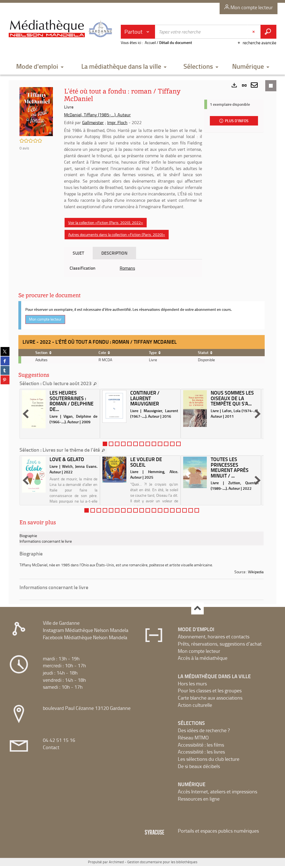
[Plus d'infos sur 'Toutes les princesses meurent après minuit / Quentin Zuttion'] (195, 472)
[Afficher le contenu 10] (160, 444)
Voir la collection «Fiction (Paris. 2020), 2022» (105, 222)
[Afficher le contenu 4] (123, 444)
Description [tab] (114, 253)
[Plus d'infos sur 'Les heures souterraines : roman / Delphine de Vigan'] (34, 409)
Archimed (116, 861)
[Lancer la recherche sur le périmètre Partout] (268, 32)
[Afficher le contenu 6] (135, 444)
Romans (127, 268)
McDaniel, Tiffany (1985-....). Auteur (97, 115)
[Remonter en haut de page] (197, 608)
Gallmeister (93, 122)
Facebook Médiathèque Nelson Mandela (85, 637)
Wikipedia (256, 571)
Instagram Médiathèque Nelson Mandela (85, 630)
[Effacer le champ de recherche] (254, 32)
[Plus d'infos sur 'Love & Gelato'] (34, 475)
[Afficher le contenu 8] (148, 444)
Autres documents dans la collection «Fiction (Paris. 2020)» (116, 234)
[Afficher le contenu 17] (184, 510)
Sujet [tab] (78, 253)
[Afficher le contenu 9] (154, 444)
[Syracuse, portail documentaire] (61, 29)
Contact (51, 747)
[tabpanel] (133, 268)
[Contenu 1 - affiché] (105, 444)
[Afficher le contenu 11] (166, 444)
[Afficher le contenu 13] (178, 444)
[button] (40, 67)
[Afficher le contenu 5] (129, 444)
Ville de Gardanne (61, 622)
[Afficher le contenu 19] (197, 510)
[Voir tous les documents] (95, 384)
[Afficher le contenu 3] (117, 444)
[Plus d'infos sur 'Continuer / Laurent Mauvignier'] (114, 406)
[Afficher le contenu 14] (166, 510)
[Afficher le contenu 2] (111, 444)
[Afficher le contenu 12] (172, 444)
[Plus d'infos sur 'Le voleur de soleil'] (114, 470)
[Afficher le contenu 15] (172, 510)
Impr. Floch (117, 122)
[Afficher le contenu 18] (190, 510)
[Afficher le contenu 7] (141, 444)
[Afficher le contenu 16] (178, 510)
